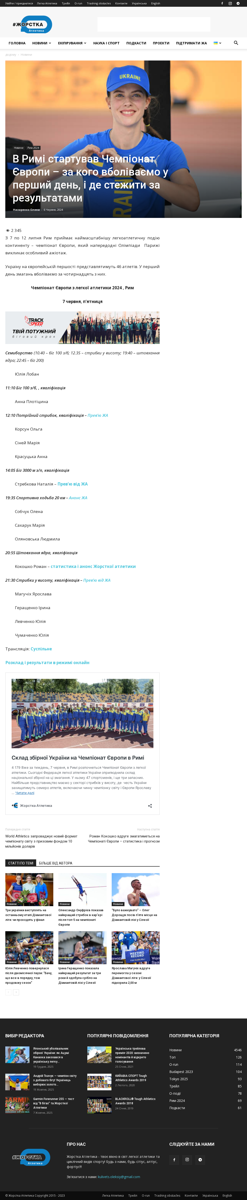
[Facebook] (222, 3)
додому (10, 55)
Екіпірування (70, 43)
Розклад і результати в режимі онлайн (47, 662)
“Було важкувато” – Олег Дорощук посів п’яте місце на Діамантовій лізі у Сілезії (134, 915)
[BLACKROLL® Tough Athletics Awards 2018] (99, 1105)
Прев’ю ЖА (98, 415)
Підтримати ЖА (191, 43)
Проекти (161, 43)
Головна (17, 43)
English (155, 3)
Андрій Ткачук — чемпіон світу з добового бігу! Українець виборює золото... (54, 1080)
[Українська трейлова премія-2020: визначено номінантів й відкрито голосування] (99, 1054)
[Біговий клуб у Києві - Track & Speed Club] (82, 327)
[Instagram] (230, 3)
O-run (78, 3)
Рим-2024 (33, 147)
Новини (39, 43)
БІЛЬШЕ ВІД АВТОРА (55, 863)
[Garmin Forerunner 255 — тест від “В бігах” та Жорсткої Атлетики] (17, 1105)
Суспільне (41, 649)
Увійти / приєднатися (19, 3)
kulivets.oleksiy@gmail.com (119, 1176)
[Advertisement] (153, 24)
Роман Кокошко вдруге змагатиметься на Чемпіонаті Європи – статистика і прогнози (124, 838)
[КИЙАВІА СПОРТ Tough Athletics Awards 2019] (99, 1082)
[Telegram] (238, 3)
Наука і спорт (106, 43)
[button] (236, 43)
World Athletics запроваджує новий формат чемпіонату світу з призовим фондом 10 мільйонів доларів (41, 841)
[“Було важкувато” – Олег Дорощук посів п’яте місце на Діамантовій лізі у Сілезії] (136, 889)
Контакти (121, 3)
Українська (139, 3)
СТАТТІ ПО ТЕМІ (20, 863)
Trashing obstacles (99, 3)
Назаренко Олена (26, 209)
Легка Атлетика (47, 3)
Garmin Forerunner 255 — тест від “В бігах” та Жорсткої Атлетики (53, 1103)
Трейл (66, 3)
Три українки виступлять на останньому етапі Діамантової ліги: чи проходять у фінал (28, 915)
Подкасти (136, 43)
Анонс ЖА (78, 497)
